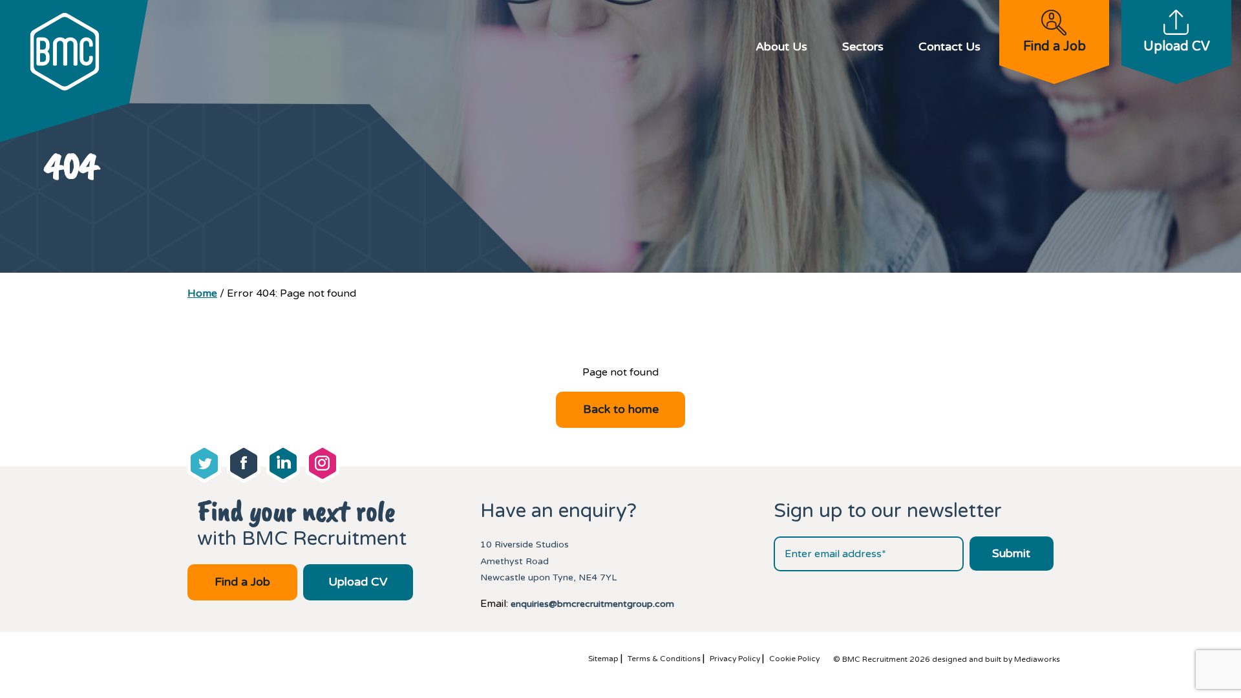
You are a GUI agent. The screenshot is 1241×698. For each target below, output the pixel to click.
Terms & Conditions (664, 658)
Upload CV (1176, 46)
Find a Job (1054, 46)
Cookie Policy (794, 658)
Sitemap (603, 658)
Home (202, 293)
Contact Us (949, 46)
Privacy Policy (735, 658)
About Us (781, 46)
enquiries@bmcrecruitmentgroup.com (592, 603)
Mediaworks (1037, 659)
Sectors (863, 46)
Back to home (621, 409)
